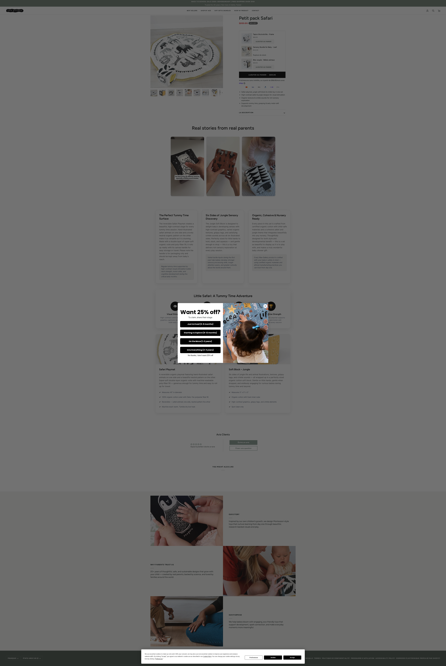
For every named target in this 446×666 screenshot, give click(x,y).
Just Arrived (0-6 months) (200, 324)
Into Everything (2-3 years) (200, 350)
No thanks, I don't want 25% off (200, 355)
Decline (273, 657)
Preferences (253, 657)
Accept (292, 657)
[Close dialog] (265, 306)
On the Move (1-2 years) (200, 341)
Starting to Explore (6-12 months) (200, 332)
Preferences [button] (159, 659)
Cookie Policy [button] (207, 656)
